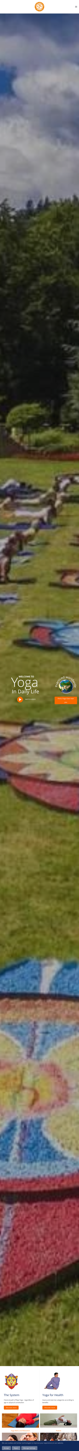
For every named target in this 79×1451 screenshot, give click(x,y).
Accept (6, 1448)
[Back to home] (39, 6)
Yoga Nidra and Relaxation (20, 1431)
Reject (16, 1448)
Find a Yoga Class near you (66, 700)
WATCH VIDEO (30, 699)
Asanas (58, 1431)
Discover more (11, 1408)
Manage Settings (29, 1448)
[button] (76, 6)
